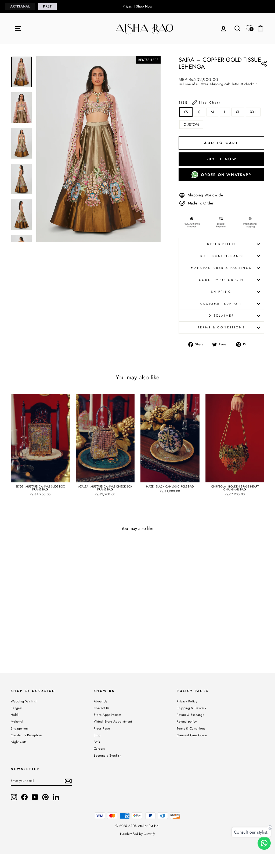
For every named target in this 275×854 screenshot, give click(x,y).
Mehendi (17, 721)
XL (238, 112)
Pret (47, 6)
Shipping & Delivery (191, 708)
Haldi (15, 714)
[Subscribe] (68, 781)
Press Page (102, 728)
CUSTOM (191, 124)
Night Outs (19, 741)
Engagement (20, 728)
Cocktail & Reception (26, 735)
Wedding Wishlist (24, 701)
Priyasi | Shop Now (137, 6)
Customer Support (221, 304)
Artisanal (20, 6)
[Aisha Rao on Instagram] (14, 797)
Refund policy (187, 721)
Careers (99, 748)
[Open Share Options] (264, 64)
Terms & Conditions (221, 327)
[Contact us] (264, 843)
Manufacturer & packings (221, 268)
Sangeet (16, 708)
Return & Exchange (190, 714)
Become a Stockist (107, 755)
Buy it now (221, 159)
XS (186, 112)
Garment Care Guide (192, 735)
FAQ (97, 741)
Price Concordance (221, 256)
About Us (100, 701)
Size (200, 102)
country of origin (221, 280)
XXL (253, 112)
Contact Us (102, 708)
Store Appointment (107, 714)
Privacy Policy (187, 701)
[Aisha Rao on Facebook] (24, 797)
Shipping (216, 84)
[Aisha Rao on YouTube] (35, 797)
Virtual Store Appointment (113, 721)
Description (221, 244)
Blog (97, 735)
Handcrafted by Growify (137, 833)
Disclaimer (221, 315)
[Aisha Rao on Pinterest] (45, 797)
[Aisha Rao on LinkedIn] (56, 797)
